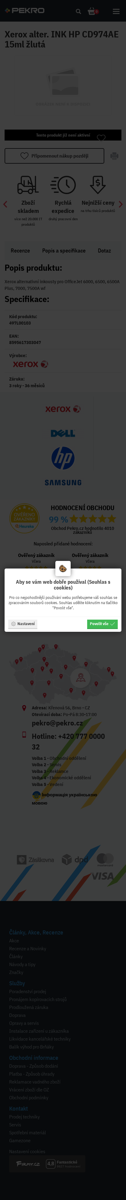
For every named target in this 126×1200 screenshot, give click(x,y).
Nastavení (26, 623)
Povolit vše (99, 623)
